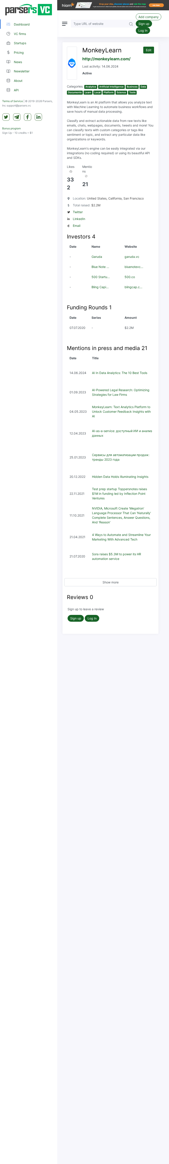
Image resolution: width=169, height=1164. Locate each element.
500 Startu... (101, 277)
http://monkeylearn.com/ (106, 59)
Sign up (143, 24)
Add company (148, 17)
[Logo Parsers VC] (28, 9)
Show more (111, 582)
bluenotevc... (134, 267)
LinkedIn (79, 219)
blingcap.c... (133, 287)
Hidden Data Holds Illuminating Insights (120, 476)
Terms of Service (12, 101)
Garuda (97, 256)
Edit (148, 50)
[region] (28, 582)
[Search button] (131, 23)
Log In (142, 30)
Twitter (78, 212)
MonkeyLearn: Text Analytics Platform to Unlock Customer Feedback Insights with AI (121, 411)
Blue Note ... (100, 267)
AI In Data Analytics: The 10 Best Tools (119, 373)
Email (76, 225)
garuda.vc (132, 256)
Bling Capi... (100, 287)
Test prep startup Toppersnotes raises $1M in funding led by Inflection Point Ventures (119, 493)
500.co (130, 277)
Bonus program (11, 128)
